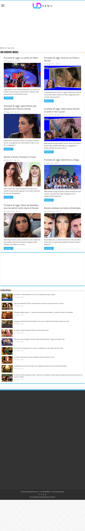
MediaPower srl (34, 492)
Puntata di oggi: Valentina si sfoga (61, 160)
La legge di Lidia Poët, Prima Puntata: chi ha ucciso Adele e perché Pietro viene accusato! (41, 321)
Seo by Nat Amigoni (58, 492)
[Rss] (39, 494)
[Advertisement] (42, 26)
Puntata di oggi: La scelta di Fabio (21, 58)
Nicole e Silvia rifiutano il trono (20, 157)
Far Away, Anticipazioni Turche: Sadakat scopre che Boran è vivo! (34, 357)
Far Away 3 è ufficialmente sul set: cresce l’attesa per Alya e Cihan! (34, 294)
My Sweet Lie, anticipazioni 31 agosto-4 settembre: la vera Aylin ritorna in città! (38, 348)
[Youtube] (45, 494)
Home (4, 48)
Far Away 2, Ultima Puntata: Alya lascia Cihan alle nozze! (31, 330)
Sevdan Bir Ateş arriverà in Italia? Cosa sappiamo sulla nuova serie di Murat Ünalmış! (40, 366)
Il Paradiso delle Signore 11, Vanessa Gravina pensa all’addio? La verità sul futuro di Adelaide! (43, 312)
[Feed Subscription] (84, 52)
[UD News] (42, 5)
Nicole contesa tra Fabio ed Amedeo (62, 208)
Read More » (8, 98)
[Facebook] (41, 494)
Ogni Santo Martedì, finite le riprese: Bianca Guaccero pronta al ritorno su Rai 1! (39, 303)
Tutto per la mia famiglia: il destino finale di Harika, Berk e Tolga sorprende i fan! (39, 339)
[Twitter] (43, 494)
